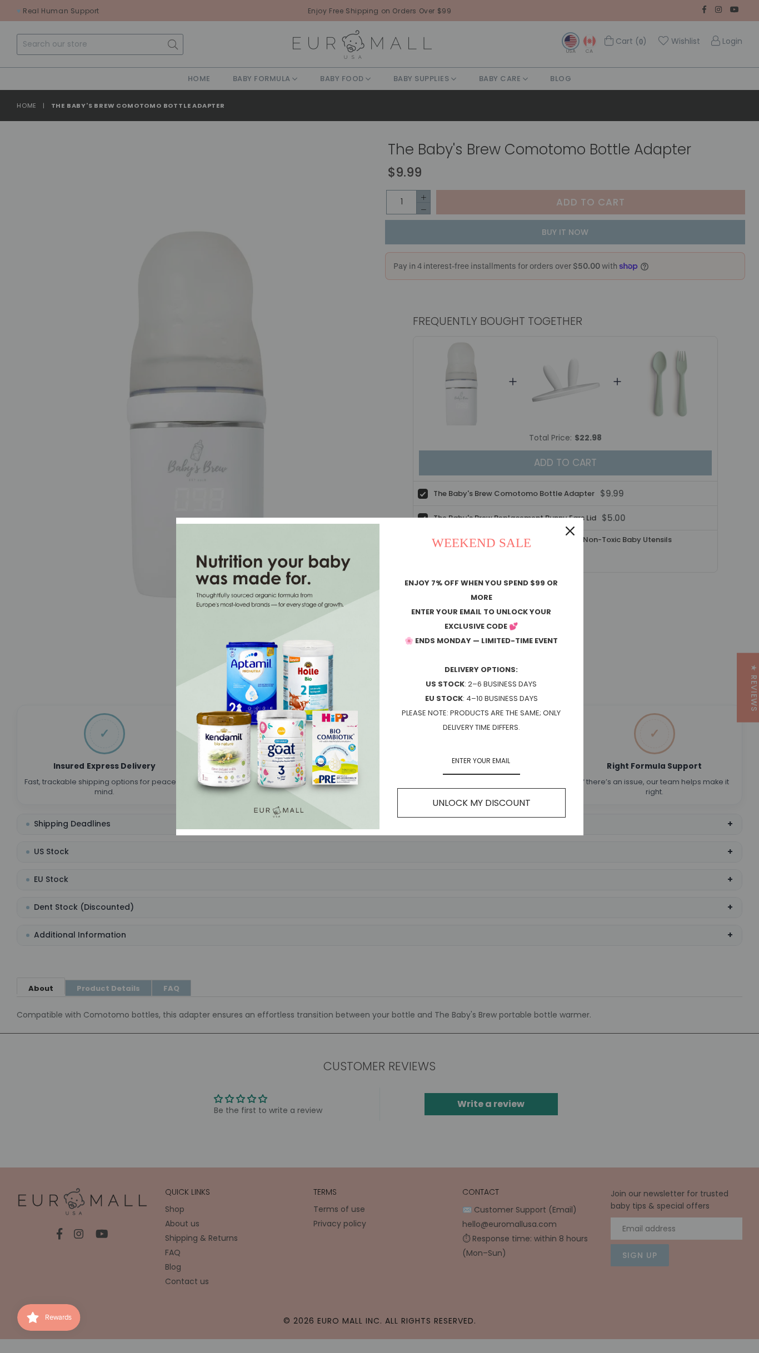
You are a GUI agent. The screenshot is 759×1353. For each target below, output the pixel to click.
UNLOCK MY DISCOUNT (481, 802)
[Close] (570, 531)
